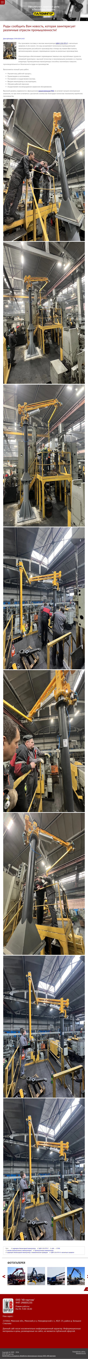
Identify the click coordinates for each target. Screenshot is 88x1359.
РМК (58, 1248)
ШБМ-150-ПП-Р (43, 1248)
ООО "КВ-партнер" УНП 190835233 (25, 1301)
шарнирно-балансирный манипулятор (24, 1248)
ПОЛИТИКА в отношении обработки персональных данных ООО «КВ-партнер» (29, 1356)
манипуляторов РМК (46, 91)
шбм (53, 1248)
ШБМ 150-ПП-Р (62, 43)
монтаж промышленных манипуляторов (19, 1250)
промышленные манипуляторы (44, 1250)
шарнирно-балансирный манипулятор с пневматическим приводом (27, 1252)
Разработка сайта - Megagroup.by (79, 1352)
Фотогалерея (16, 1262)
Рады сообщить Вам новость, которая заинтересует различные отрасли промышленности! (39, 28)
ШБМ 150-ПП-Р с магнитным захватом (62, 1252)
